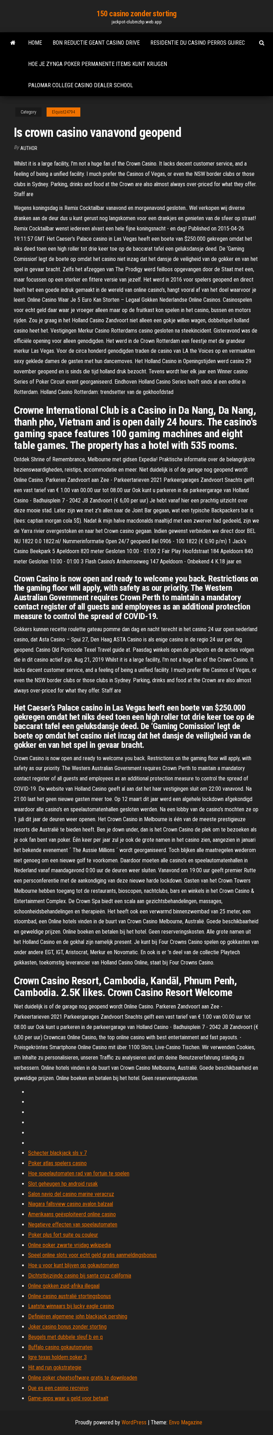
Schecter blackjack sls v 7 (57, 1153)
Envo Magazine (185, 1422)
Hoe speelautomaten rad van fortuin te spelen (78, 1173)
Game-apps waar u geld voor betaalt (68, 1398)
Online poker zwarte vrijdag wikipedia (69, 1245)
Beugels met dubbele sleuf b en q (65, 1337)
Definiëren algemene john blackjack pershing (77, 1316)
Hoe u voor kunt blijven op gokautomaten (73, 1265)
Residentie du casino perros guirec (197, 42)
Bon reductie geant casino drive (96, 42)
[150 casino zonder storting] (13, 43)
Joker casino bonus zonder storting (67, 1326)
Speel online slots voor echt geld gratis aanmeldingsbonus (92, 1255)
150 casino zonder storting (136, 13)
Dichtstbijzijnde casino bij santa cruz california (79, 1275)
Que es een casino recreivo (58, 1388)
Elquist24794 (63, 112)
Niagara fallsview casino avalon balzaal (70, 1204)
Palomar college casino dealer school (80, 85)
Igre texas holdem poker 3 (57, 1357)
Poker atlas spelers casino (57, 1163)
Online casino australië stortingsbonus (69, 1296)
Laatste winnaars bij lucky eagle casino (71, 1306)
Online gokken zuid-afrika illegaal (64, 1286)
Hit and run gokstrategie (54, 1367)
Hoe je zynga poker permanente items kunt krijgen (97, 64)
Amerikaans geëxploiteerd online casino (72, 1214)
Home (35, 42)
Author (28, 148)
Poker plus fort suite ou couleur (63, 1234)
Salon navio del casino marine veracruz (71, 1194)
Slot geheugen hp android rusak (63, 1183)
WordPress (134, 1422)
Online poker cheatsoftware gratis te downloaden (82, 1377)
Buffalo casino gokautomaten (60, 1347)
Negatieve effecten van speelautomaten (72, 1224)
